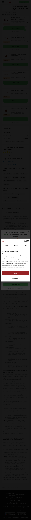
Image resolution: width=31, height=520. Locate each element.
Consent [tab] (5, 245)
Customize (14, 278)
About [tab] (25, 245)
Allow (15, 273)
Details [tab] (15, 245)
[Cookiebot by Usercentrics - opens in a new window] (22, 241)
